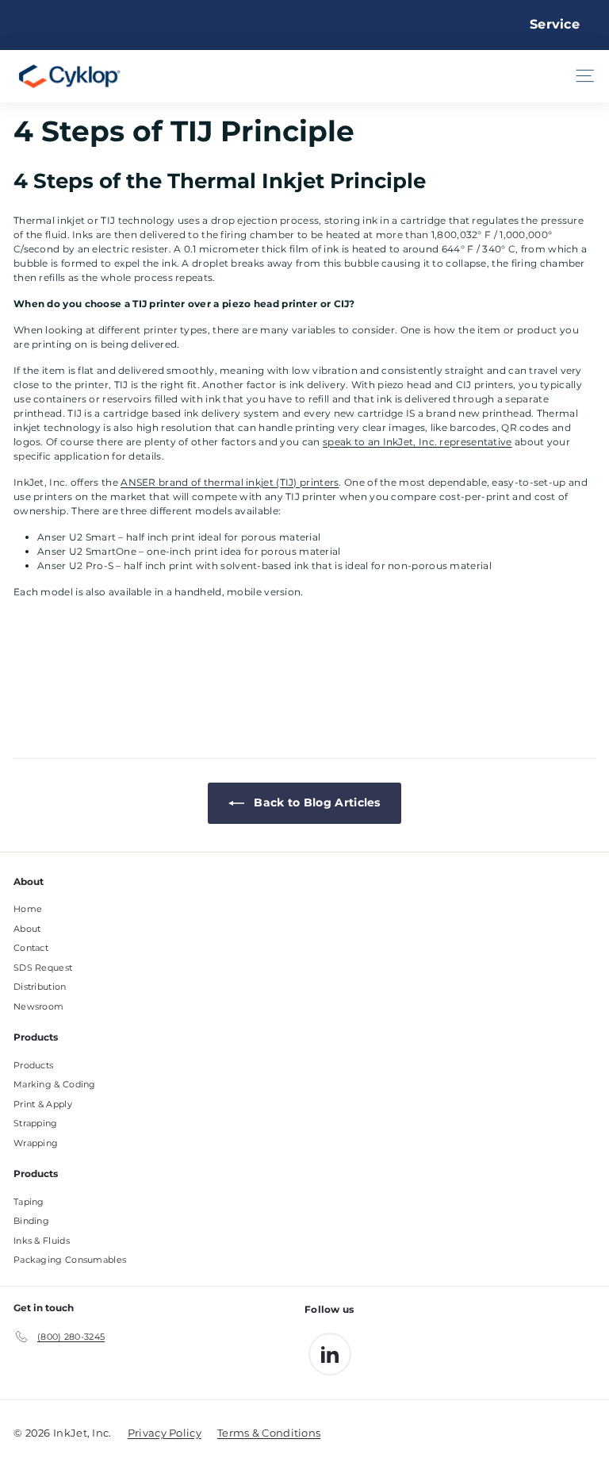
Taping (28, 1201)
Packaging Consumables (69, 1259)
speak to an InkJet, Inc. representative (417, 442)
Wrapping (35, 1143)
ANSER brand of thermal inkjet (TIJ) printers (230, 482)
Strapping (35, 1123)
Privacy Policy (164, 1432)
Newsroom (38, 1006)
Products (33, 1065)
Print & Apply (42, 1104)
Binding (31, 1220)
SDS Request (42, 967)
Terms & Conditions (268, 1432)
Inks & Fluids (41, 1240)
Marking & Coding (54, 1084)
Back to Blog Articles (316, 802)
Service (555, 24)
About (27, 928)
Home (27, 908)
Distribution (40, 986)
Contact (30, 947)
